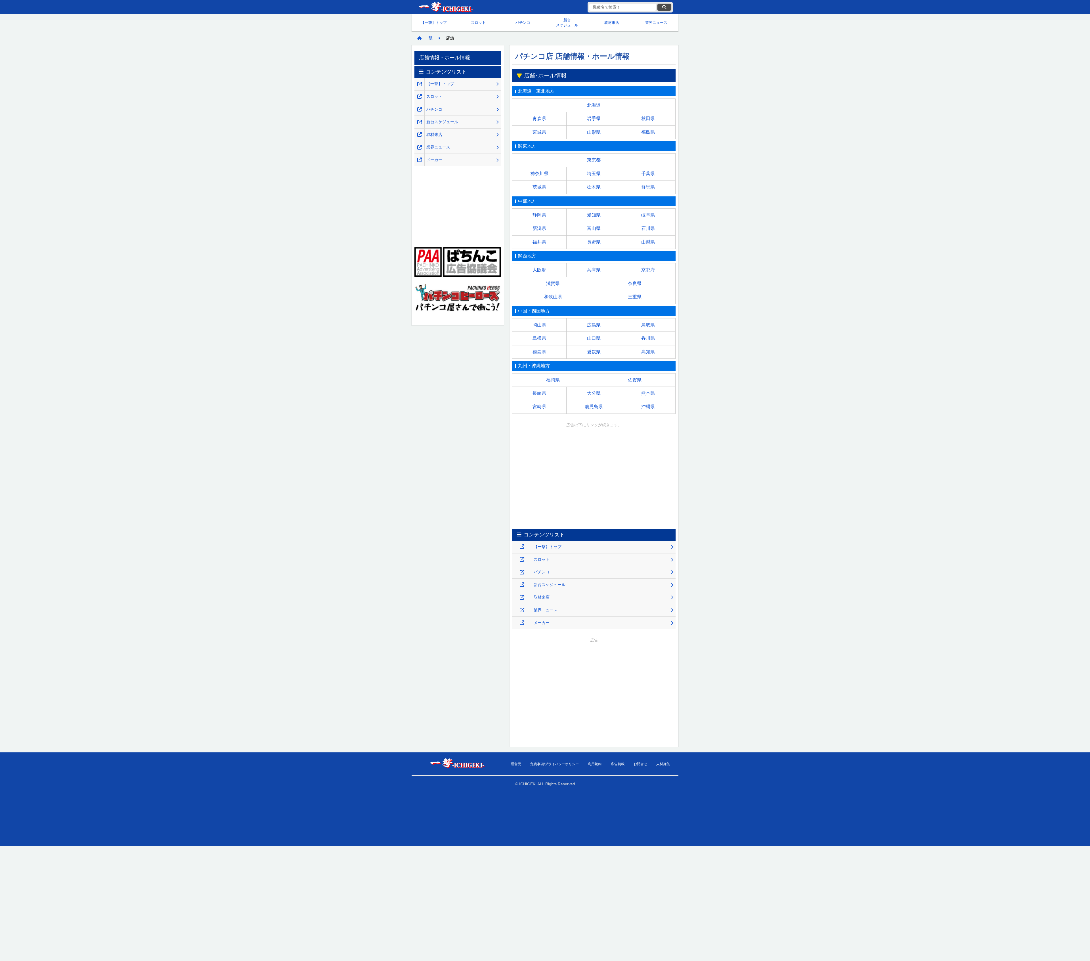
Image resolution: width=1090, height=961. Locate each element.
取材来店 (611, 22)
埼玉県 (594, 173)
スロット (478, 22)
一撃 (429, 38)
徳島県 (539, 351)
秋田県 (648, 118)
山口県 (594, 338)
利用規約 (594, 764)
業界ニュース (656, 22)
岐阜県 (648, 215)
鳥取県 (648, 324)
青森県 (539, 118)
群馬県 (648, 186)
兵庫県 (594, 269)
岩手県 (594, 118)
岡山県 (539, 324)
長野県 (594, 242)
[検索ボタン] (664, 7)
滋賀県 (553, 283)
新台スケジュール (567, 22)
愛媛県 (594, 351)
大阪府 (539, 269)
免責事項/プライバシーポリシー (554, 764)
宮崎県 (539, 406)
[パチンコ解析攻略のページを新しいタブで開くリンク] (522, 572)
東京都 (594, 160)
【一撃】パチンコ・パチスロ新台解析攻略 (445, 7)
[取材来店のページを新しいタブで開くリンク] (522, 597)
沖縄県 (648, 406)
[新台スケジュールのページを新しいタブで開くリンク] (522, 585)
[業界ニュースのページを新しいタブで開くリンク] (522, 610)
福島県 (648, 132)
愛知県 (594, 215)
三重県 (635, 296)
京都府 (648, 269)
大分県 (594, 393)
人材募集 (663, 764)
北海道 (594, 105)
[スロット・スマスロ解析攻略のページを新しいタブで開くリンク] (522, 559)
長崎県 (539, 393)
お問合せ (640, 764)
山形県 (594, 132)
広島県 (594, 324)
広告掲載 (617, 764)
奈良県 (635, 283)
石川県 (648, 228)
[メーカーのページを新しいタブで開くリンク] (522, 623)
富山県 (594, 228)
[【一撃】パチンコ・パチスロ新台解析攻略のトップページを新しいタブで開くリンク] (522, 547)
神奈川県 (539, 173)
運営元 (516, 764)
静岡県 (539, 215)
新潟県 (539, 228)
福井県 (539, 242)
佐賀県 (635, 379)
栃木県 (594, 186)
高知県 (648, 351)
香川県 (648, 338)
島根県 (539, 338)
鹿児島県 (594, 406)
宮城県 (539, 132)
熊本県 (648, 393)
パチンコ (522, 22)
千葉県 (648, 173)
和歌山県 (553, 296)
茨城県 (539, 186)
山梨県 (648, 242)
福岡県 (553, 379)
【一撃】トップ (434, 22)
